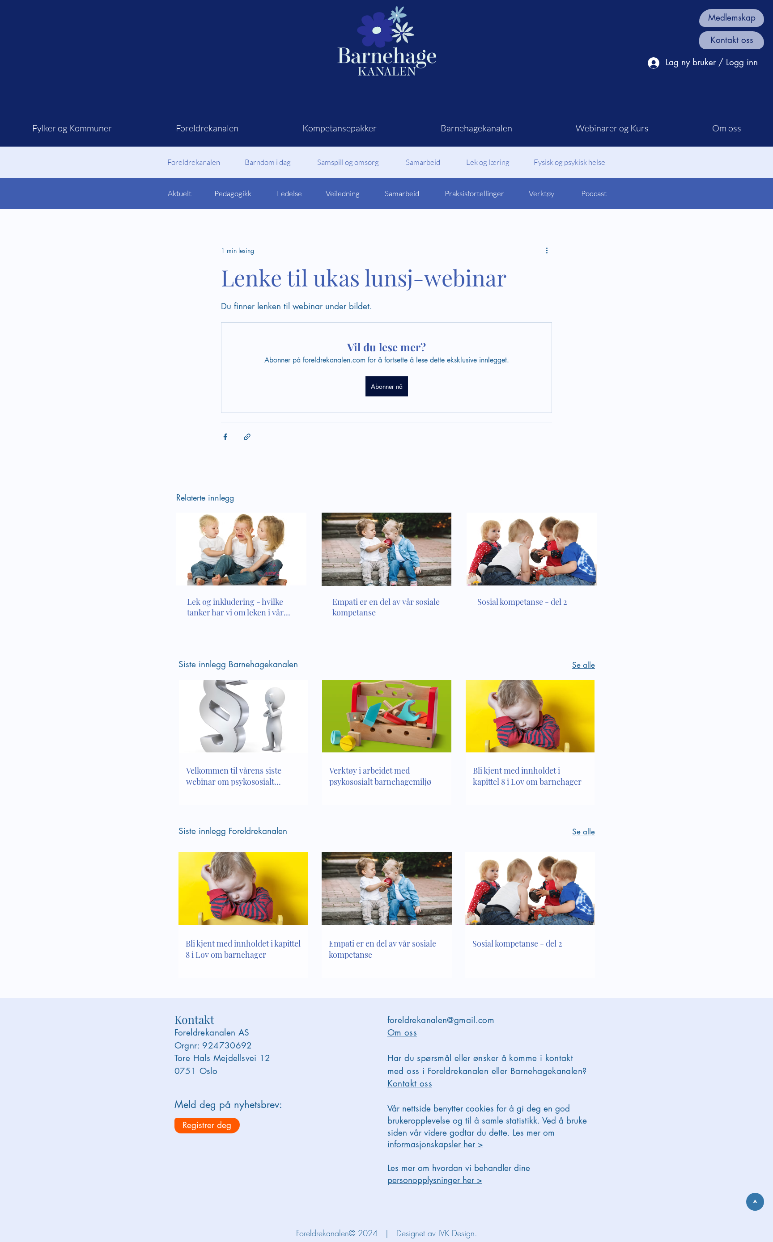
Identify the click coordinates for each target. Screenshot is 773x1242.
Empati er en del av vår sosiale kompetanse (386, 607)
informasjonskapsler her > (435, 1144)
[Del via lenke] (247, 437)
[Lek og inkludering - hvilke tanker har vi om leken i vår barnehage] (241, 549)
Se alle (583, 665)
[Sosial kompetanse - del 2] (532, 549)
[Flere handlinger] (546, 250)
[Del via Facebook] (225, 437)
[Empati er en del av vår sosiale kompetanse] (387, 549)
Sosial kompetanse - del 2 (522, 601)
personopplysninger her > (434, 1180)
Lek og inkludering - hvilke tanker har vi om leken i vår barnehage (235, 607)
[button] (72, 128)
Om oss (402, 1032)
